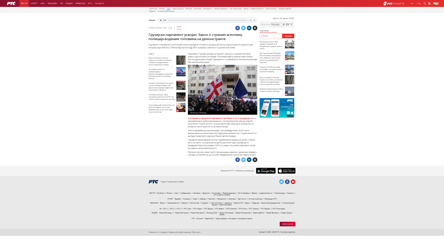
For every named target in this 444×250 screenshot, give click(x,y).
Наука (247, 203)
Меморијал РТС (271, 199)
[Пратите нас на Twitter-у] (281, 181)
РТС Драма (208, 209)
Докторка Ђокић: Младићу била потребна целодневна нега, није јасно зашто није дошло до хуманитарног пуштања (270, 57)
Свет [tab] (151, 54)
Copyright (163, 232)
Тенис (195, 199)
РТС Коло (243, 209)
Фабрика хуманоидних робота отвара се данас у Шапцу (271, 90)
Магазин (52, 3)
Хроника (189, 9)
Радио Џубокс (258, 213)
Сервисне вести (257, 9)
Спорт (34, 3)
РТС (90, 3)
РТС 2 (172, 209)
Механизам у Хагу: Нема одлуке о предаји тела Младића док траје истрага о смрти (271, 45)
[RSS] (429, 3)
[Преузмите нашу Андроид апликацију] (266, 171)
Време (246, 9)
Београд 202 (212, 213)
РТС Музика (265, 209)
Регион (162, 9)
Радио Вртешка (273, 213)
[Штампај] (255, 28)
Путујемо (204, 203)
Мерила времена (221, 9)
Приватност (153, 232)
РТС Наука (197, 209)
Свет (168, 9)
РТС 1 (165, 209)
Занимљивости (173, 203)
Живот (162, 203)
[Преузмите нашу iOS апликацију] (286, 171)
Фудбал (178, 199)
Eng (419, 3)
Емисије (80, 3)
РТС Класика (231, 209)
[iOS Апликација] (277, 108)
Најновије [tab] (264, 30)
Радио (69, 3)
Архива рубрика (285, 9)
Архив (222, 214)
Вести (24, 3)
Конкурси (233, 218)
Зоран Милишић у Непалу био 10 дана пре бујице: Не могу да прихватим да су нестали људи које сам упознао (161, 108)
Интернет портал (245, 218)
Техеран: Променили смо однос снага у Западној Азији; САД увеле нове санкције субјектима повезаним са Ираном (161, 86)
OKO (42, 3)
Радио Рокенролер (243, 213)
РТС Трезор (254, 209)
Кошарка (186, 199)
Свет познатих (216, 203)
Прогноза (265, 24)
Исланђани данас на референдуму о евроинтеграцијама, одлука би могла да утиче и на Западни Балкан (160, 73)
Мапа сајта (287, 224)
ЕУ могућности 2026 (166, 11)
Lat (411, 3)
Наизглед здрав (225, 205)
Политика (153, 9)
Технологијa (194, 203)
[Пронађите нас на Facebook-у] (287, 181)
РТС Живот (219, 209)
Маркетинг (209, 218)
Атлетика (232, 199)
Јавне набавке (221, 218)
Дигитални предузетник (270, 203)
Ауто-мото (242, 199)
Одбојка (203, 199)
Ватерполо (221, 199)
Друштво (197, 9)
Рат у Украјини (236, 9)
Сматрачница (271, 9)
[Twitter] (243, 28)
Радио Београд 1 (166, 213)
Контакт (199, 218)
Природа (255, 203)
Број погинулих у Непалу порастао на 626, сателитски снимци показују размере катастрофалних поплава (160, 61)
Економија (207, 9)
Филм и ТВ (238, 203)
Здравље (228, 203)
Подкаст (152, 11)
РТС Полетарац (279, 209)
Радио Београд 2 (182, 213)
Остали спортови (255, 199)
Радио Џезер (286, 213)
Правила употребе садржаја (179, 232)
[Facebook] (237, 28)
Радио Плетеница (226, 213)
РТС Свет (187, 209)
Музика (184, 203)
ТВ (61, 3)
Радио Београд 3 (197, 213)
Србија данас (178, 9)
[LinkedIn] (249, 28)
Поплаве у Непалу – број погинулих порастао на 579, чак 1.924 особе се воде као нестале (162, 97)
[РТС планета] (394, 3)
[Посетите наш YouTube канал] (293, 181)
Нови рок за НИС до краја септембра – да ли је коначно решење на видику (271, 69)
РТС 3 (179, 209)
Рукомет (211, 199)
